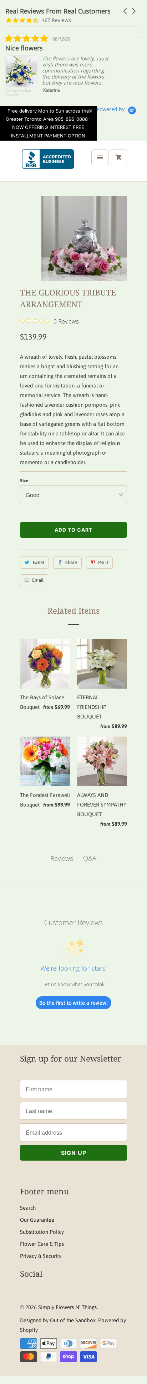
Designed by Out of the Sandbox (58, 1320)
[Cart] (118, 157)
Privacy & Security (40, 1256)
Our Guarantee (37, 1220)
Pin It (103, 562)
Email (38, 580)
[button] (125, 11)
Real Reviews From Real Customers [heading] (58, 11)
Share (71, 562)
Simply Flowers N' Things (67, 1307)
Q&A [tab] (89, 858)
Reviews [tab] (61, 858)
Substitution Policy (42, 1232)
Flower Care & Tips (42, 1244)
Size (24, 480)
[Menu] (99, 157)
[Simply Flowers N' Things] (48, 163)
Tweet (38, 562)
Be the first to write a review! (73, 1002)
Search (28, 1208)
